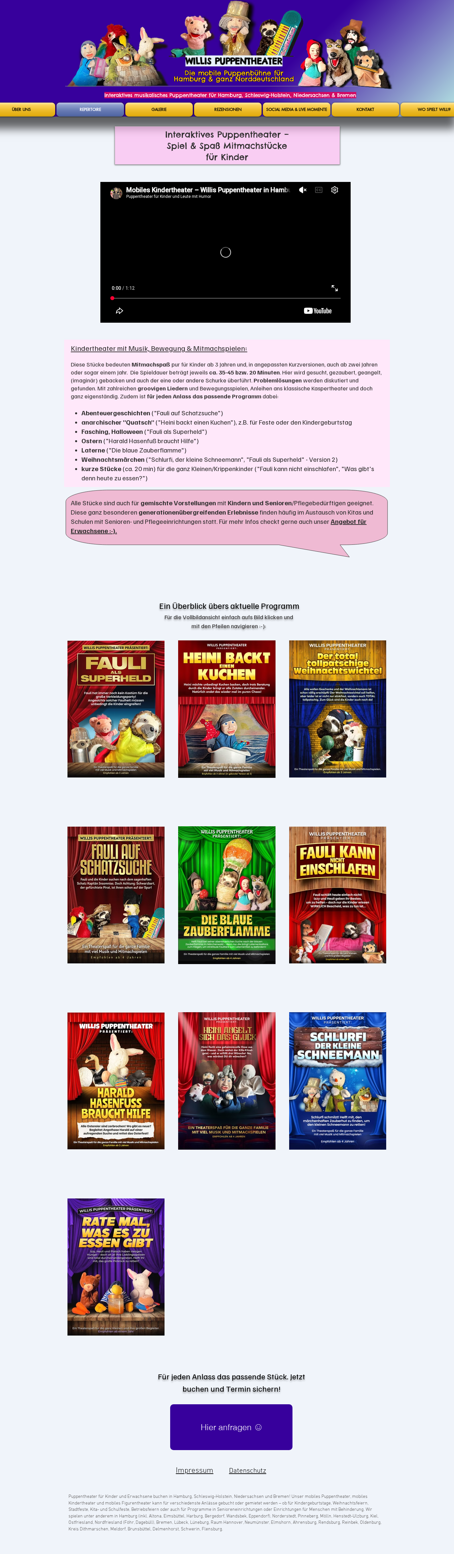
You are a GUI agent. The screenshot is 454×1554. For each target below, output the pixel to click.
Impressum (194, 1470)
